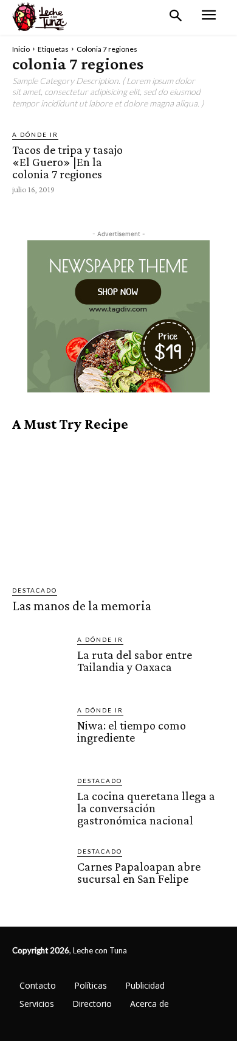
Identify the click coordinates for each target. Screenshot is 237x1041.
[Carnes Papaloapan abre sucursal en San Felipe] (39, 874)
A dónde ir (35, 134)
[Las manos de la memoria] (118, 509)
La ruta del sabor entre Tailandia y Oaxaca (134, 661)
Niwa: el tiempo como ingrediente (131, 731)
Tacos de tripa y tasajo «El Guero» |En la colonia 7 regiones (67, 162)
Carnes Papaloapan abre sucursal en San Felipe (139, 872)
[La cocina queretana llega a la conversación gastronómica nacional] (39, 803)
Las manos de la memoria (81, 605)
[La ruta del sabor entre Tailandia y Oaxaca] (39, 662)
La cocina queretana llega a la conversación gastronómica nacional (146, 808)
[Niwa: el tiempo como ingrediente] (39, 733)
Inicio (21, 49)
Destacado (34, 590)
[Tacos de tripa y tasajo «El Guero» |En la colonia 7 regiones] (184, 161)
